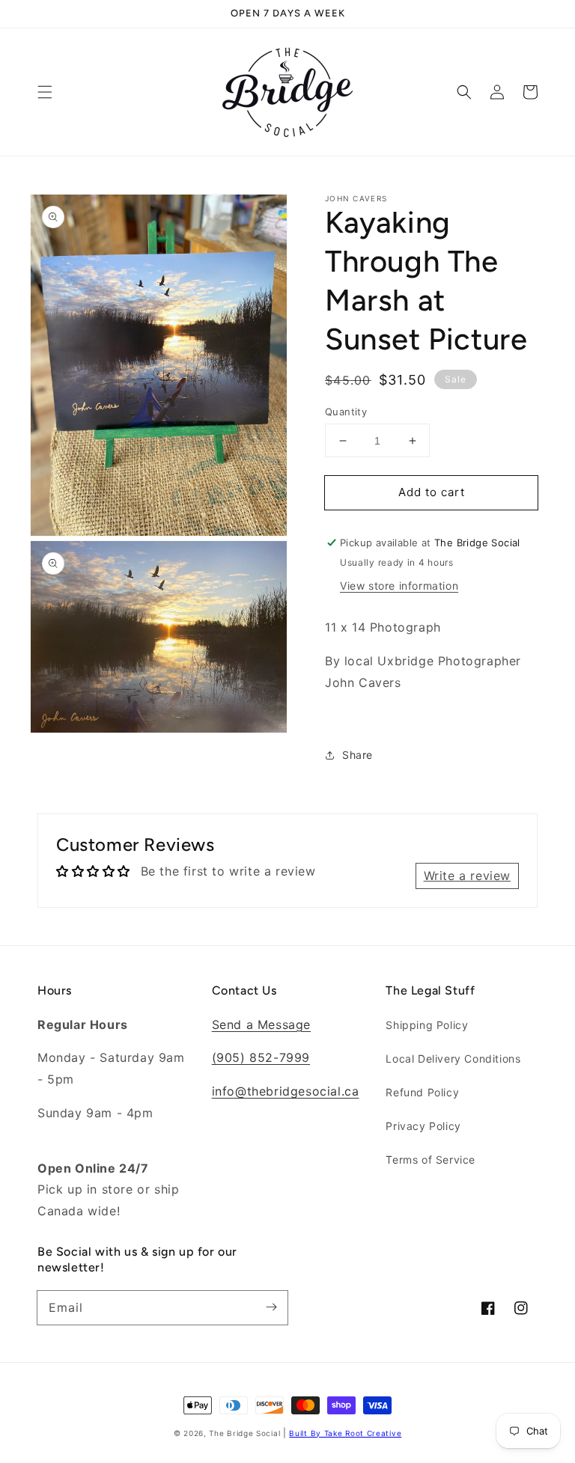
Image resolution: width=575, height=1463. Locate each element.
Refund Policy (422, 1092)
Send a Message (261, 1024)
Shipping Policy (427, 1024)
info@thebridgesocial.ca (285, 1091)
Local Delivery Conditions (453, 1058)
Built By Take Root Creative (345, 1433)
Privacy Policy (423, 1126)
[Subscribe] (271, 1307)
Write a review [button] (467, 875)
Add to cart (431, 492)
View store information (399, 585)
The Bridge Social (244, 1433)
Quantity (346, 412)
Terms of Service (430, 1159)
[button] (44, 92)
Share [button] (357, 754)
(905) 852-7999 (261, 1057)
